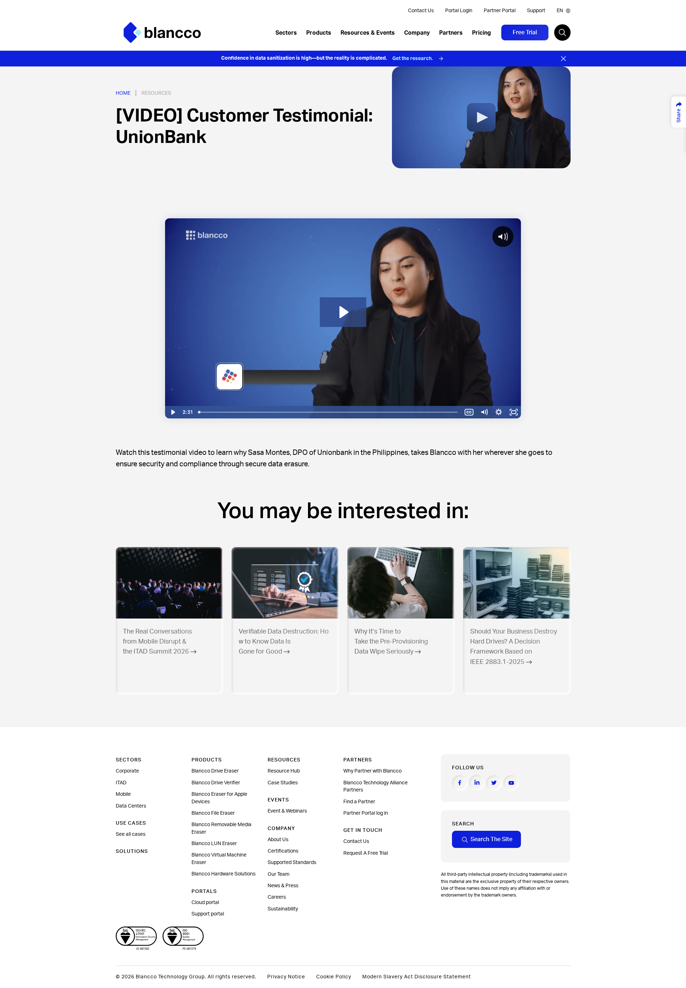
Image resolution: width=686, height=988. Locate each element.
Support (536, 10)
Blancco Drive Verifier (216, 782)
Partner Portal (500, 10)
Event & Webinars (287, 811)
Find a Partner (359, 801)
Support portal (208, 914)
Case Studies (283, 782)
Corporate (127, 771)
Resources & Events (367, 33)
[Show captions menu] (469, 412)
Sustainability (283, 909)
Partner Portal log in (365, 813)
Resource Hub (284, 771)
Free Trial (525, 32)
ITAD (121, 782)
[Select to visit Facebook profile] (460, 783)
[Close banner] (563, 58)
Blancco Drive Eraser (215, 771)
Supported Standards (292, 862)
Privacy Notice (286, 976)
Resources (156, 93)
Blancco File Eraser (213, 813)
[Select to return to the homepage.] (162, 32)
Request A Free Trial (365, 853)
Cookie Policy (333, 976)
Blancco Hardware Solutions (223, 874)
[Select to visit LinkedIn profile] (477, 782)
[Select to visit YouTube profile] (511, 783)
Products (318, 33)
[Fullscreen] (513, 412)
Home (123, 93)
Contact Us (421, 10)
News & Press (283, 885)
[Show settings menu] (498, 412)
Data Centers (131, 806)
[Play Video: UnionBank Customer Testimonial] (343, 312)
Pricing (481, 33)
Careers (277, 897)
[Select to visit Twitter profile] (494, 783)
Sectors (286, 33)
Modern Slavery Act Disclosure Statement (416, 976)
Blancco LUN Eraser (214, 843)
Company (417, 33)
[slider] (328, 412)
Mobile (123, 794)
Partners (451, 33)
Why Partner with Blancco (372, 771)
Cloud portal (205, 902)
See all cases (130, 834)
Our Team (278, 874)
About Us (278, 839)
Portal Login (458, 10)
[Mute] (484, 412)
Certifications (283, 851)
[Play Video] (172, 412)
